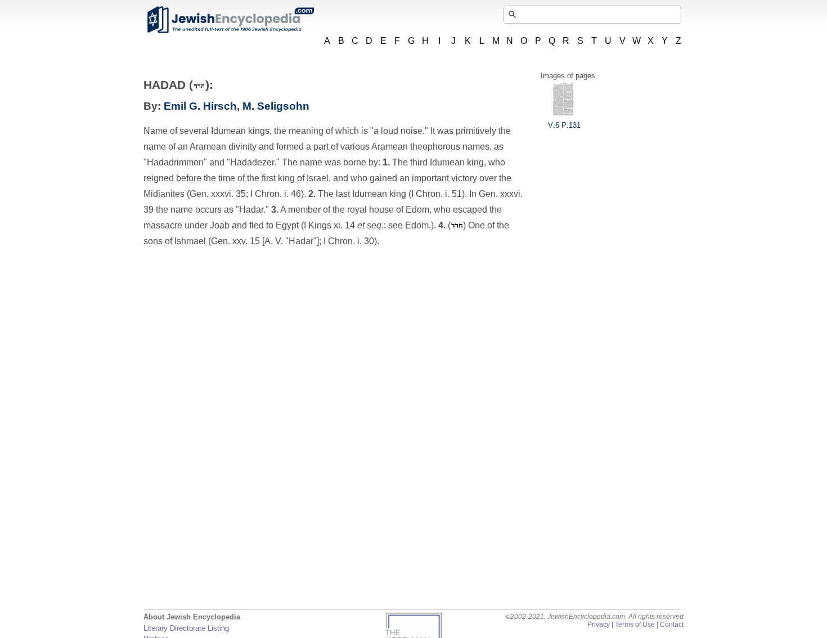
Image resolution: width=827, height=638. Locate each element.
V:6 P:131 (564, 125)
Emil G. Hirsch (200, 106)
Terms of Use (635, 624)
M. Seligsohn (275, 106)
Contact (672, 624)
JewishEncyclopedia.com (230, 20)
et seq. (370, 225)
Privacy (598, 624)
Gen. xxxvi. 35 (218, 194)
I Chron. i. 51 (436, 194)
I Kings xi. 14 (330, 225)
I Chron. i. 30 (348, 241)
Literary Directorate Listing (186, 628)
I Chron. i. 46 (275, 194)
